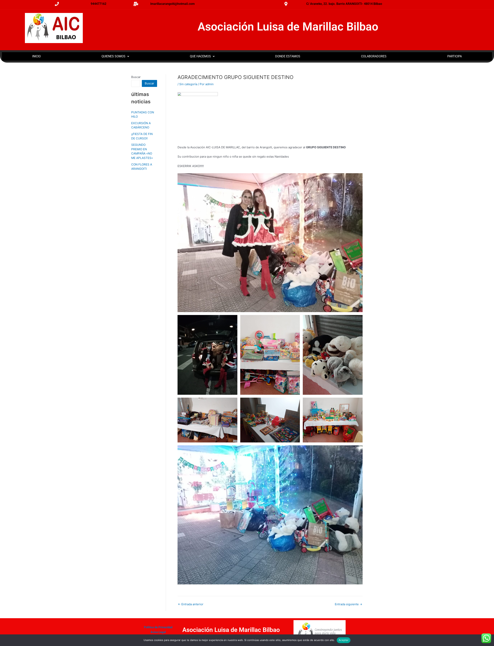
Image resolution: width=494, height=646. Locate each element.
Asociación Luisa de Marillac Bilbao (288, 26)
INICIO (36, 56)
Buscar (136, 77)
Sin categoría (188, 84)
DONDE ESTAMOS (287, 56)
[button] (115, 56)
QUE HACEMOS (200, 56)
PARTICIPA (454, 56)
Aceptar (344, 640)
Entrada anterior (190, 604)
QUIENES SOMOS (113, 56)
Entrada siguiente (348, 604)
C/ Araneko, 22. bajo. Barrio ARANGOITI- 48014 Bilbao (344, 4)
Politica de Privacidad (158, 627)
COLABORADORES (374, 56)
